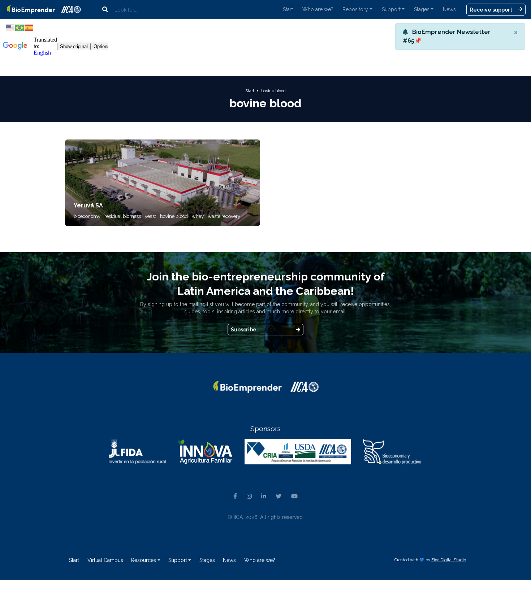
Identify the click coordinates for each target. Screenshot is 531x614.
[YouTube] (294, 496)
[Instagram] (248, 496)
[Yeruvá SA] (162, 182)
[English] (10, 27)
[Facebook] (235, 496)
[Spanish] (29, 27)
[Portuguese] (20, 27)
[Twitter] (278, 496)
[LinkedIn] (263, 496)
